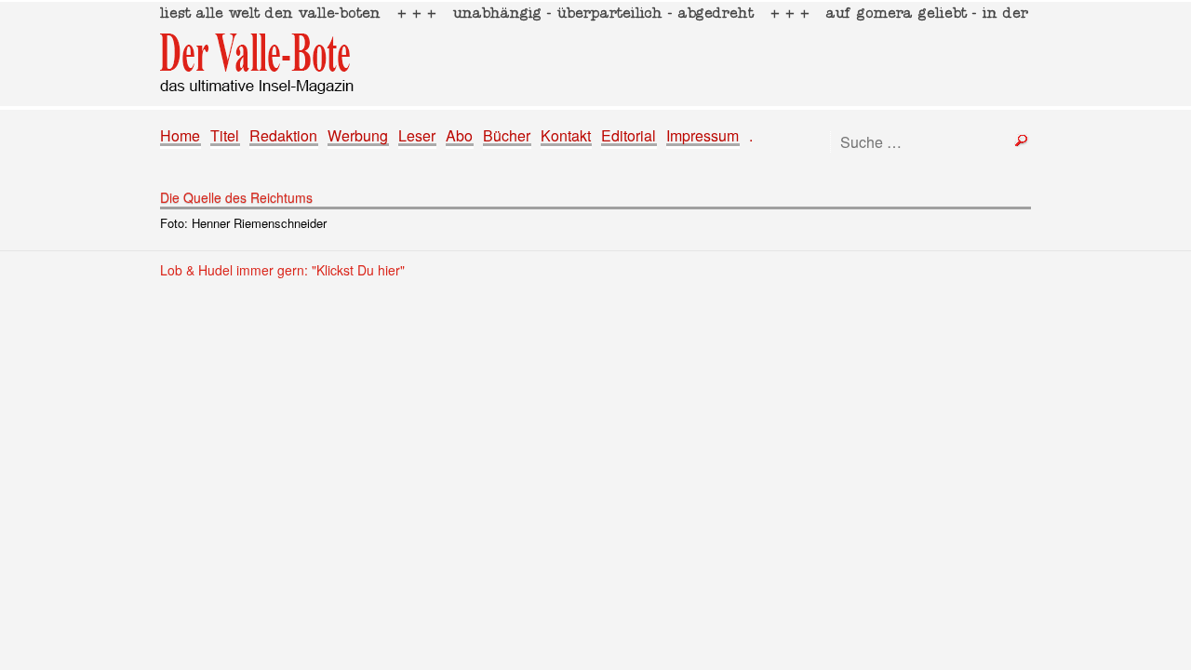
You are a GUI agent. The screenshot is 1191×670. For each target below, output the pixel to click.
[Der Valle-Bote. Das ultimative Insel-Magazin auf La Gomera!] (595, 54)
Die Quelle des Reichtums (236, 197)
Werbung (358, 135)
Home (180, 135)
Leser (416, 135)
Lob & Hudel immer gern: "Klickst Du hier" (282, 270)
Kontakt (566, 135)
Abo (459, 135)
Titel (224, 135)
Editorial (628, 135)
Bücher (506, 135)
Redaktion (283, 135)
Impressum (702, 135)
